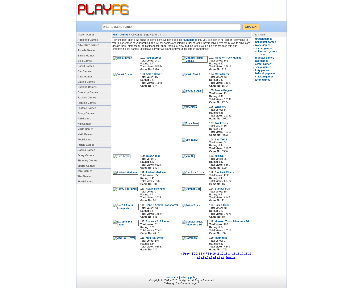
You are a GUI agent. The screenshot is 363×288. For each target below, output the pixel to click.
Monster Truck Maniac (228, 57)
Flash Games (120, 34)
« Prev (185, 253)
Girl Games (84, 118)
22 (206, 257)
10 (214, 253)
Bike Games (85, 60)
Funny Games (86, 113)
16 (237, 253)
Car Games (84, 71)
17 (241, 253)
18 (245, 253)
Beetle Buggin (223, 90)
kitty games (262, 70)
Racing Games (86, 150)
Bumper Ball (222, 188)
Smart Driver (154, 74)
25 (218, 257)
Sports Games (86, 165)
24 (214, 257)
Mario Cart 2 (222, 74)
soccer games (263, 48)
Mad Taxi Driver (155, 237)
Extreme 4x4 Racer (157, 221)
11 (218, 253)
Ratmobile (221, 237)
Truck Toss (221, 123)
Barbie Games (86, 55)
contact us (172, 277)
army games (262, 79)
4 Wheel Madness (156, 172)
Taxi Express (154, 57)
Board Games (86, 66)
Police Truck (222, 205)
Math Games (85, 134)
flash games (190, 39)
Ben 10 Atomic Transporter (162, 205)
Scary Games (86, 155)
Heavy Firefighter (156, 188)
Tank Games (85, 171)
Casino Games (86, 81)
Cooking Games (87, 87)
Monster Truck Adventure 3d (232, 221)
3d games (261, 54)
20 (198, 257)
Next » (230, 257)
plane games (263, 45)
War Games (85, 176)
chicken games (264, 76)
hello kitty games (265, 73)
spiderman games (266, 51)
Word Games (85, 181)
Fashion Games (87, 97)
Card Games (85, 76)
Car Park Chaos (224, 172)
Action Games (86, 34)
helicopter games (265, 42)
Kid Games (84, 123)
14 (229, 253)
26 (222, 257)
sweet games (263, 64)
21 (202, 257)
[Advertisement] (208, 10)
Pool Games (85, 139)
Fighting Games (87, 102)
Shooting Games (87, 160)
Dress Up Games (88, 92)
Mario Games (85, 129)
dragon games (263, 38)
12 (222, 253)
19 (249, 253)
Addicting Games (88, 39)
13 (226, 253)
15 (233, 253)
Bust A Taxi (153, 155)
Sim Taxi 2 (221, 139)
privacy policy (188, 277)
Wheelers (220, 106)
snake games (263, 67)
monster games (264, 57)
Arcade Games (87, 50)
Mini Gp (219, 155)
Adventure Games (88, 45)
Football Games (87, 108)
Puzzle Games (86, 144)
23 (210, 257)
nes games (261, 60)
